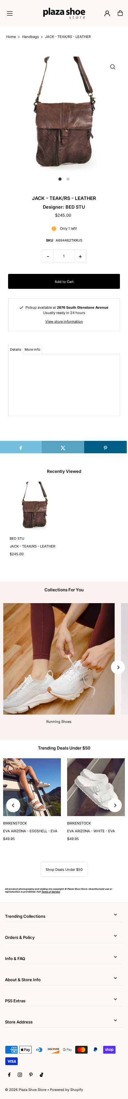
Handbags (30, 37)
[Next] (118, 667)
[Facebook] (9, 1075)
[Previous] (13, 805)
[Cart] (120, 13)
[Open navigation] (22, 12)
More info (32, 349)
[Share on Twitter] (63, 447)
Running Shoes (58, 721)
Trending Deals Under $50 (64, 748)
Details (15, 349)
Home (11, 37)
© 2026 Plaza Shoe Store (25, 1089)
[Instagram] (20, 1075)
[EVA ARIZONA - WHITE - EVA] (96, 787)
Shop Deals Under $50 (64, 869)
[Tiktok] (41, 1075)
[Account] (107, 13)
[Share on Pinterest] (105, 447)
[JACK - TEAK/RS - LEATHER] (34, 506)
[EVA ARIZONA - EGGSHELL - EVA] (32, 787)
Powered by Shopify (66, 1089)
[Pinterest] (31, 1075)
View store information (64, 321)
